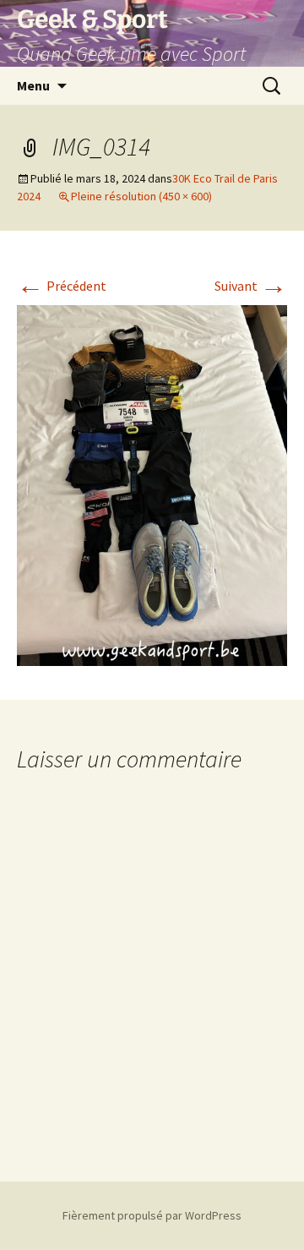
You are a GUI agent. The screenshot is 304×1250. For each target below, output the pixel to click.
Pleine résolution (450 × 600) (141, 196)
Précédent (61, 285)
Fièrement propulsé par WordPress (152, 1215)
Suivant (250, 285)
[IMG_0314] (152, 483)
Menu (33, 85)
